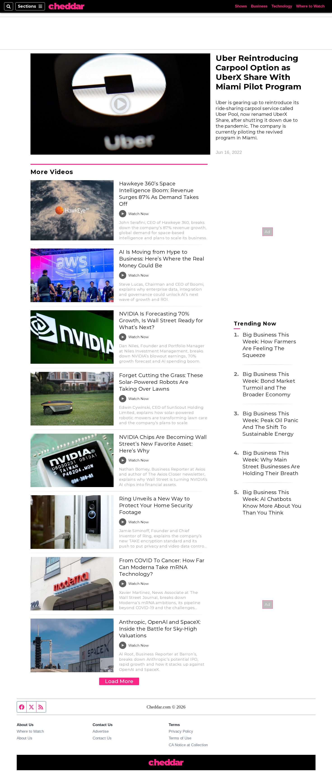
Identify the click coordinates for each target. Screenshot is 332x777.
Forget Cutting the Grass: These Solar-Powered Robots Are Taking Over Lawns (161, 382)
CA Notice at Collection (188, 745)
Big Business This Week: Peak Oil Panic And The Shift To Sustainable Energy (271, 423)
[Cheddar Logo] (66, 6)
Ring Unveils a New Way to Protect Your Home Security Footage (155, 505)
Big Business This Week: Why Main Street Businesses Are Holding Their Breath (271, 462)
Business (259, 6)
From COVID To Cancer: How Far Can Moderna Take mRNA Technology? (161, 567)
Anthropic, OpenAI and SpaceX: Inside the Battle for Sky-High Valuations (160, 629)
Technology (281, 6)
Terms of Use (180, 738)
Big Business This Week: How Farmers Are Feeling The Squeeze (269, 344)
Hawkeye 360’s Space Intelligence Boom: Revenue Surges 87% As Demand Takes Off (159, 193)
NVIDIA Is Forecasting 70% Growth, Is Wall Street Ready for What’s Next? (161, 320)
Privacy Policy (181, 731)
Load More (119, 681)
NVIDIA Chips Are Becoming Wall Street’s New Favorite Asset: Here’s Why (163, 444)
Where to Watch (310, 6)
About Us (24, 738)
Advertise (101, 731)
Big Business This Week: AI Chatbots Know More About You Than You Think (272, 502)
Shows (241, 6)
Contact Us (102, 738)
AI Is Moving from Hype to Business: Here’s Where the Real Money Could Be (161, 259)
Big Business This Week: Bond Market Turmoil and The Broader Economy (269, 384)
